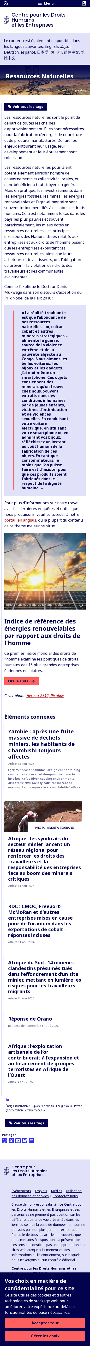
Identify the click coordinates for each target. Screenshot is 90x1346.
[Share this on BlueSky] (24, 1140)
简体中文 (71, 52)
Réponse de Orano (30, 1019)
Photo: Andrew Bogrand (54, 828)
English (51, 46)
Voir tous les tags (29, 1123)
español (28, 52)
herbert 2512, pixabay (71, 90)
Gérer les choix (45, 1336)
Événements (21, 1191)
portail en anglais (20, 520)
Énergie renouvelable (18, 1106)
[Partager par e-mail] (31, 1140)
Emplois (41, 1191)
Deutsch (11, 52)
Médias (56, 1191)
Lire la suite (18, 681)
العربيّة (65, 46)
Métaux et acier (32, 1110)
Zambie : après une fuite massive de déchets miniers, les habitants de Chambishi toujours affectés (41, 744)
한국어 (56, 52)
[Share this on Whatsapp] (4, 1140)
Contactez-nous (65, 1196)
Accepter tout (45, 1323)
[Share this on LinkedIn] (18, 1140)
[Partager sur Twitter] (11, 1140)
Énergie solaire (64, 1106)
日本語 (42, 52)
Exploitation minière (42, 1106)
